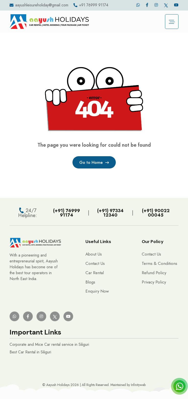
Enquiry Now (97, 291)
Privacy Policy (154, 282)
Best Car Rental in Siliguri (30, 352)
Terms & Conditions (159, 263)
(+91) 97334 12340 (110, 212)
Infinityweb (138, 384)
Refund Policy (154, 273)
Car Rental (94, 273)
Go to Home (91, 162)
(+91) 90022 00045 (156, 212)
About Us (93, 254)
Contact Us (95, 263)
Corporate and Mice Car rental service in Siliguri (49, 344)
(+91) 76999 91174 (66, 212)
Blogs (90, 282)
